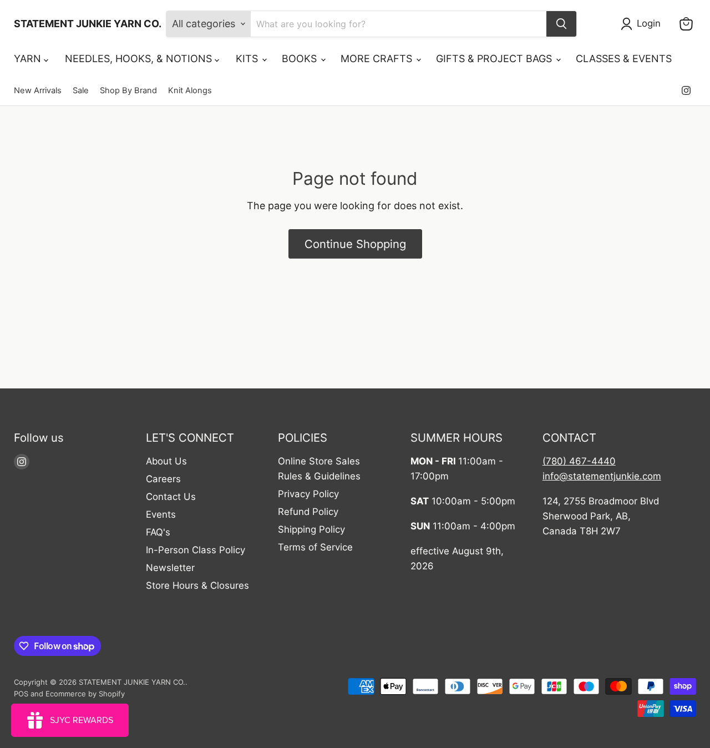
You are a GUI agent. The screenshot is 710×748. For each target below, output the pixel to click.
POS (21, 693)
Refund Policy (308, 511)
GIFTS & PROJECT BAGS (495, 58)
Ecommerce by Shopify (85, 693)
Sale (81, 90)
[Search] (561, 24)
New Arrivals (38, 90)
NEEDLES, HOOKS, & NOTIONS (140, 58)
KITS (248, 58)
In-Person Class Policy (195, 549)
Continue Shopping (355, 244)
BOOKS (301, 58)
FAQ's (158, 532)
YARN (29, 58)
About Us (166, 461)
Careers (163, 478)
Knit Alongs (190, 90)
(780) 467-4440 (579, 461)
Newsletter (170, 567)
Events (161, 514)
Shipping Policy (311, 529)
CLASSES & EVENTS (624, 58)
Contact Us (171, 496)
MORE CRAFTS (378, 58)
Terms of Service (315, 547)
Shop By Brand (128, 90)
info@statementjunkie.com (601, 476)
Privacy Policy (308, 493)
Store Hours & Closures (197, 585)
